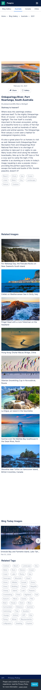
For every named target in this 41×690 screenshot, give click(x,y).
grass (5, 586)
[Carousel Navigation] (20, 542)
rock (13, 570)
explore (29, 623)
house (13, 603)
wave (15, 599)
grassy (5, 590)
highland (27, 595)
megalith (33, 586)
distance (19, 607)
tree (16, 611)
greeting (19, 623)
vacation (26, 611)
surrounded (7, 607)
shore (14, 176)
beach (5, 176)
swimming (7, 611)
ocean (30, 176)
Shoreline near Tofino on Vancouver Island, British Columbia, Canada (19, 470)
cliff (23, 615)
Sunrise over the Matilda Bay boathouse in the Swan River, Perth (19, 440)
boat (5, 603)
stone (5, 582)
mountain (18, 578)
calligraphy (7, 623)
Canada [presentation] (28, 9)
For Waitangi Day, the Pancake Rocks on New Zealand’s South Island (18, 264)
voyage (6, 615)
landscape (31, 180)
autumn (6, 599)
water (14, 180)
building (15, 586)
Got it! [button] (34, 684)
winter (14, 619)
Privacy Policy (14, 678)
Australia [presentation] (18, 9)
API (2, 678)
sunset (23, 582)
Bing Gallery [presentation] (6, 9)
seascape (7, 578)
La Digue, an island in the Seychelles (17, 411)
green (24, 586)
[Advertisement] (20, 39)
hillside (14, 582)
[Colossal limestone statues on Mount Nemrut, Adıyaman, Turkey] (3, 72)
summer (30, 607)
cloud (28, 578)
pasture (32, 590)
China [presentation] (37, 9)
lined (5, 180)
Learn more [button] (23, 687)
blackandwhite (26, 619)
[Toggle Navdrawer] (37, 3)
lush (23, 590)
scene (23, 599)
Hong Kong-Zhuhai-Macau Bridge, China (18, 352)
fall (36, 595)
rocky (22, 574)
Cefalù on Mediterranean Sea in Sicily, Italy (19, 294)
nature (5, 184)
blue (29, 603)
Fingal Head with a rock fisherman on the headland (19, 323)
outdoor (16, 184)
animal (15, 615)
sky (21, 180)
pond (18, 595)
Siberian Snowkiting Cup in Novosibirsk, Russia (18, 381)
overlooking (7, 595)
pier (31, 599)
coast (5, 574)
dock (22, 603)
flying (5, 619)
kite (30, 615)
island (15, 590)
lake (13, 574)
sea (22, 176)
